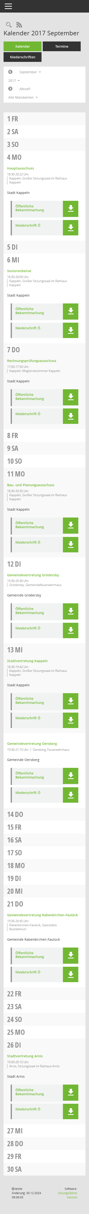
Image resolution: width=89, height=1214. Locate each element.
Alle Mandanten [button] (21, 97)
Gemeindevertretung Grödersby (33, 575)
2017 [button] (12, 80)
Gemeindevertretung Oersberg (32, 743)
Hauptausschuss (20, 168)
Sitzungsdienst (67, 1195)
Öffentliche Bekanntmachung (29, 208)
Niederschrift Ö (27, 226)
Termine (61, 46)
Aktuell (24, 89)
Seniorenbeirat (19, 271)
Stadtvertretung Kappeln (27, 661)
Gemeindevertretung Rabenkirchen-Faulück (42, 915)
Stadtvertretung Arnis (25, 1056)
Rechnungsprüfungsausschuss (31, 360)
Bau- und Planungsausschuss (30, 485)
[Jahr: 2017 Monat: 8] (10, 72)
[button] (70, 209)
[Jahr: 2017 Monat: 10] (10, 89)
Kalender (22, 46)
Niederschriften (22, 57)
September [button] (28, 72)
